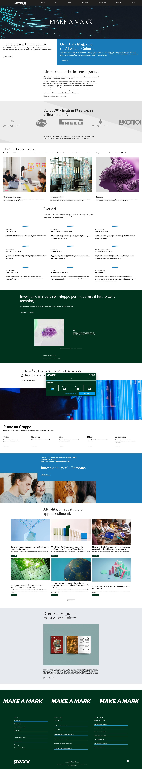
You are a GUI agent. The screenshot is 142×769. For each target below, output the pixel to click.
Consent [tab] (54, 378)
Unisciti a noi (118, 2)
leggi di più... (14, 555)
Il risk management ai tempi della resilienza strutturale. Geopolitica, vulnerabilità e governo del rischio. (70, 585)
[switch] (64, 389)
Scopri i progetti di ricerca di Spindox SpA (51, 358)
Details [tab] (71, 378)
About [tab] (87, 378)
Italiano (132, 2)
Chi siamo (43, 2)
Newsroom (84, 2)
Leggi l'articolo (8, 56)
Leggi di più (70, 600)
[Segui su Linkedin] (128, 761)
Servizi (56, 2)
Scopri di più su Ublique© (28, 380)
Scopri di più (64, 60)
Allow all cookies (87, 393)
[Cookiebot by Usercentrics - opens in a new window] (90, 375)
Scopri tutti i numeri (48, 677)
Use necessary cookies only (70, 393)
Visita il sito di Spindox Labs (49, 355)
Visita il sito (6, 446)
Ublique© (69, 2)
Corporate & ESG (101, 2)
